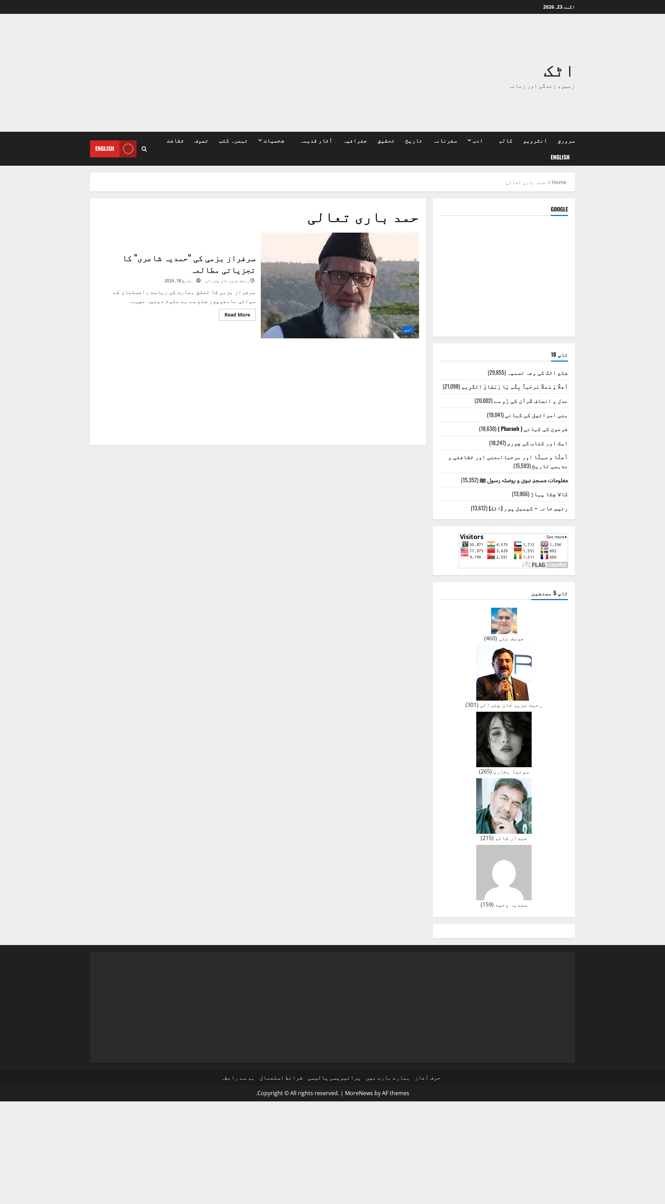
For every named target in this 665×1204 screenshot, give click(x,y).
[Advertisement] (234, 72)
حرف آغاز (428, 1077)
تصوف (202, 140)
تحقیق (386, 140)
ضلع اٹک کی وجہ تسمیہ (537, 372)
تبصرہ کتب (233, 140)
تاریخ (414, 140)
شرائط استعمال (281, 1077)
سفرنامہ (445, 140)
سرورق (566, 140)
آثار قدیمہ (316, 140)
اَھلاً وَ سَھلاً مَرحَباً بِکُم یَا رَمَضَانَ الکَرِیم (514, 386)
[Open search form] (144, 149)
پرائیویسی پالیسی (334, 1077)
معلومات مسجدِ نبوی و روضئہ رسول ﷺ (524, 480)
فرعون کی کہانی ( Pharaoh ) (533, 428)
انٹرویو (535, 140)
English (560, 157)
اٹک (559, 68)
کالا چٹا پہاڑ (549, 494)
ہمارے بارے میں (388, 1077)
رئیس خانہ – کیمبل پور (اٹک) (528, 508)
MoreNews (359, 1093)
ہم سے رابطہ (238, 1077)
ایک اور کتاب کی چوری (537, 443)
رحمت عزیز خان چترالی (227, 281)
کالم (506, 140)
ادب (478, 140)
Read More (234, 316)
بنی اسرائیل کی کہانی (536, 414)
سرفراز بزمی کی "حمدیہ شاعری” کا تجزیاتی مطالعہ (340, 285)
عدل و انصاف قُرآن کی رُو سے (531, 400)
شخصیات (274, 140)
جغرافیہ (355, 140)
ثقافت (175, 140)
